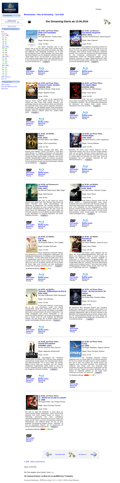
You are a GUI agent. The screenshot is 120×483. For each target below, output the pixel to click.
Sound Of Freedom (46, 344)
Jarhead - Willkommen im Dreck (52, 291)
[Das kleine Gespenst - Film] (95, 61)
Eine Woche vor (82, 454)
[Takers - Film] (43, 163)
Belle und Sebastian (47, 33)
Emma (41, 239)
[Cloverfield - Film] (44, 215)
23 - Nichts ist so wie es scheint (52, 398)
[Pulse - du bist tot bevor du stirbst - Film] (90, 319)
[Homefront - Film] (93, 267)
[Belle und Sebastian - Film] (46, 61)
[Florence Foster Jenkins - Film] (35, 112)
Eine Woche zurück (60, 454)
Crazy (84, 344)
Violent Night (88, 136)
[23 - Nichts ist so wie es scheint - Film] (54, 426)
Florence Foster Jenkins (49, 85)
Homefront (87, 239)
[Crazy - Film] (98, 372)
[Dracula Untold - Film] (91, 213)
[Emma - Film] (58, 266)
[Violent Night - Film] (88, 159)
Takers (41, 136)
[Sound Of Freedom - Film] (54, 369)
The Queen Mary (89, 85)
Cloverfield (43, 186)
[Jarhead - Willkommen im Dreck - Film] (56, 320)
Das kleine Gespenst (91, 33)
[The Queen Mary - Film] (97, 106)
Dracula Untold (88, 186)
